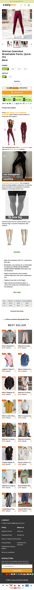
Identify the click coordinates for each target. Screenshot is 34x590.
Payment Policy (7, 531)
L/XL (10, 76)
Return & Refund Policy (9, 539)
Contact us (20, 535)
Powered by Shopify (22, 580)
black (13, 69)
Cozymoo (13, 580)
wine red (5, 69)
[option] (9, 44)
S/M (4, 76)
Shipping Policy (7, 535)
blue (25, 69)
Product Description (9, 108)
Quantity (17, 81)
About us (20, 531)
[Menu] (29, 5)
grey (19, 69)
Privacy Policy (6, 543)
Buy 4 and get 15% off (16, 1)
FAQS (19, 539)
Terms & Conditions (8, 552)
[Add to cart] (15, 348)
